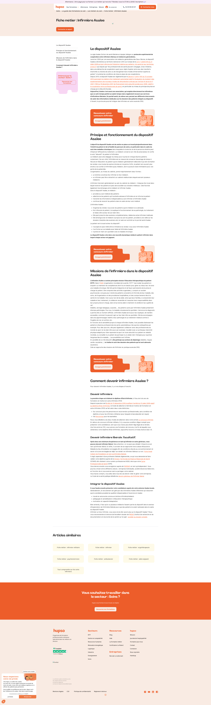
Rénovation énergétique (95, 645)
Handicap (133, 656)
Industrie (91, 652)
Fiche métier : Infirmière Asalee (115, 11)
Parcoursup (99, 416)
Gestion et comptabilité (95, 638)
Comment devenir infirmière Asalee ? (67, 66)
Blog (110, 635)
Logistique (91, 649)
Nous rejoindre (134, 652)
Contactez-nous (148, 7)
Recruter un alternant (116, 656)
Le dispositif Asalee (63, 45)
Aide (110, 638)
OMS (101, 283)
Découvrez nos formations (67, 82)
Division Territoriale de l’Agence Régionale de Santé (132, 459)
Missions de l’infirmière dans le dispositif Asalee (66, 59)
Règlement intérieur (100, 691)
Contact (132, 645)
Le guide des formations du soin (74, 11)
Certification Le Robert (116, 645)
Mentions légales (58, 691)
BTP (89, 635)
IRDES (132, 514)
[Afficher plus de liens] (105, 695)
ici (144, 2)
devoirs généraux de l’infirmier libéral (131, 476)
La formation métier (115, 642)
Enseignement (92, 656)
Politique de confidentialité (82, 691)
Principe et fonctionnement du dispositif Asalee (66, 52)
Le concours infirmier (145, 420)
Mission (132, 635)
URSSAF (127, 466)
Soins (58, 11)
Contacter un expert (65, 29)
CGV (68, 691)
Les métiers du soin (95, 11)
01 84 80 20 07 (130, 7)
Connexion (133, 649)
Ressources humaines (94, 642)
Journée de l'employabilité (138, 638)
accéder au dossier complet (137, 517)
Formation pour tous (136, 642)
